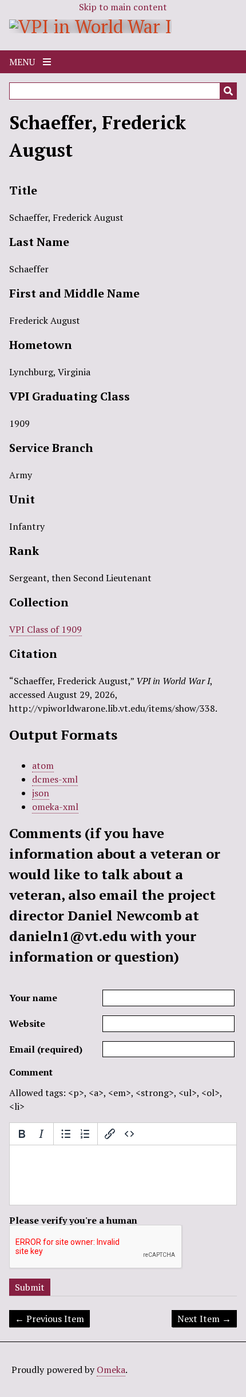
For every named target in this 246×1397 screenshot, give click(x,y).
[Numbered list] (85, 1134)
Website (27, 1023)
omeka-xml (55, 806)
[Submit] (228, 91)
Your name (33, 997)
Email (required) (45, 1049)
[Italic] (41, 1134)
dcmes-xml (55, 779)
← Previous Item (49, 1318)
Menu (23, 61)
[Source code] (129, 1134)
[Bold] (21, 1134)
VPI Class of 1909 (45, 629)
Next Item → (204, 1318)
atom (43, 765)
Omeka (111, 1369)
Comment (31, 1072)
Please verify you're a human (73, 1220)
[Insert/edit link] (110, 1134)
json (40, 793)
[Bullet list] (66, 1134)
